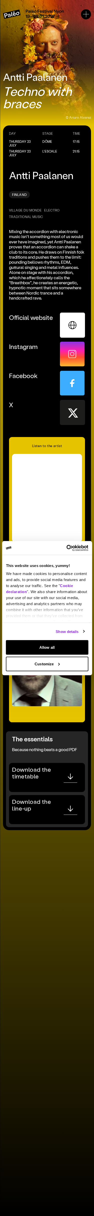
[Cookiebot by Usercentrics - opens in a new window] (67, 548)
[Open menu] (86, 14)
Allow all (47, 647)
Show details (67, 631)
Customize (44, 664)
